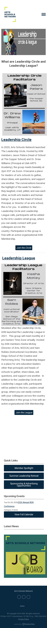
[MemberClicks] (8, 14)
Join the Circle (23, 247)
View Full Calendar (23, 514)
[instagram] (28, 597)
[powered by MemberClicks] (23, 624)
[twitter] (24, 597)
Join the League (24, 412)
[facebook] (19, 597)
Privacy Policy (23, 619)
